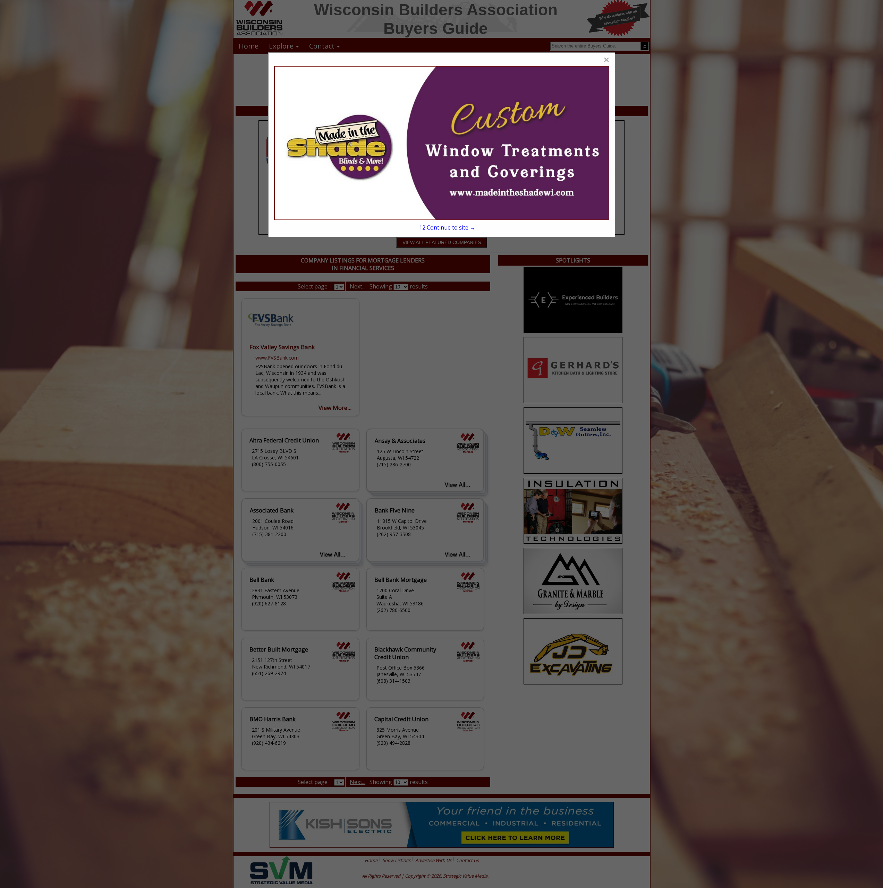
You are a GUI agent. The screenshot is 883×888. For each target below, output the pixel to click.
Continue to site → (447, 227)
